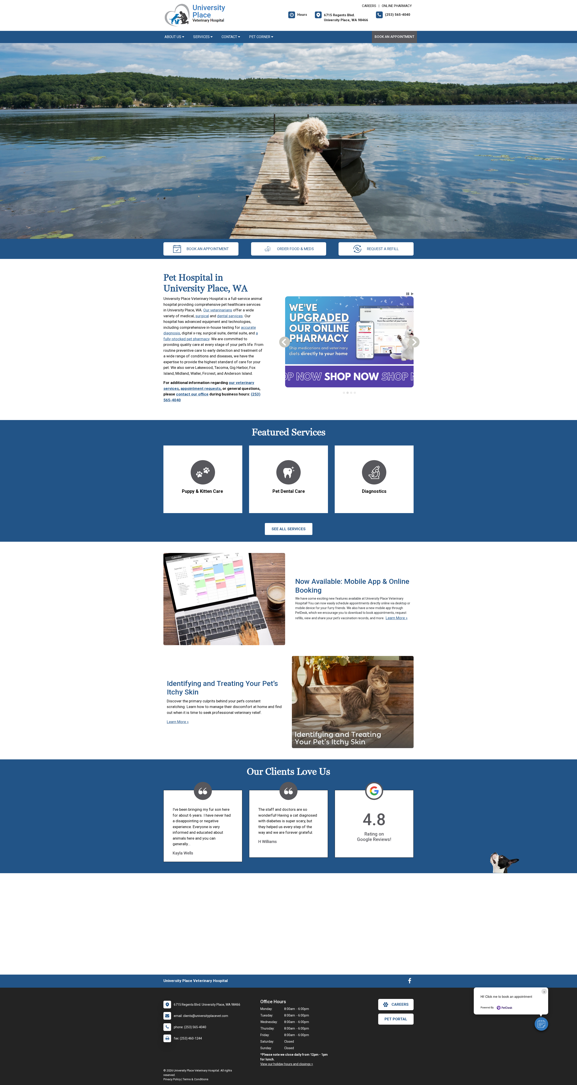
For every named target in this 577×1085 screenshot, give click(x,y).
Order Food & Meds (295, 249)
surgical (202, 316)
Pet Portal (396, 1019)
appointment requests (201, 388)
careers (400, 1004)
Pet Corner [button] (260, 37)
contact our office (192, 394)
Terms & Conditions (195, 1079)
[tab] (344, 392)
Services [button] (202, 37)
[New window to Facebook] (410, 982)
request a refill (383, 249)
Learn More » (397, 618)
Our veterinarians (217, 310)
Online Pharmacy (397, 6)
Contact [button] (230, 37)
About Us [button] (173, 37)
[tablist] (349, 392)
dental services (230, 316)
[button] (541, 1024)
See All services (289, 529)
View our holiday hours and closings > (286, 1064)
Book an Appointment (394, 37)
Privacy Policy (172, 1079)
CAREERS (369, 6)
